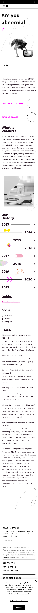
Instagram (8, 322)
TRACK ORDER (9, 567)
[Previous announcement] (3, 2)
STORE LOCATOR (11, 571)
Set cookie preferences (19, 601)
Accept (19, 607)
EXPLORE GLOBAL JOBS (12, 104)
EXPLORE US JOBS (10, 117)
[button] (3, 6)
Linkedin (7, 319)
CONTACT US (9, 563)
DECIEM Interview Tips (11, 302)
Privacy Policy (23, 556)
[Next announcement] (34, 2)
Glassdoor (8, 316)
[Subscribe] (33, 540)
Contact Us (24, 557)
